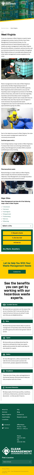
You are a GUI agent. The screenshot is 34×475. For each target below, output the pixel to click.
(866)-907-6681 (21, 438)
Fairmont (6, 209)
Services (4, 412)
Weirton (5, 219)
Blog (18, 412)
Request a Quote (18, 233)
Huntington (6, 211)
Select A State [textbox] (7, 462)
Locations (5, 419)
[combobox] (17, 226)
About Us (5, 409)
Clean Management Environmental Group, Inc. (15, 472)
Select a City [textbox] (7, 226)
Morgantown (7, 214)
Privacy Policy (5, 469)
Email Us (17, 243)
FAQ (18, 409)
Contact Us (17, 272)
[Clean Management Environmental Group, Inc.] (8, 3)
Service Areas (5, 28)
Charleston (6, 207)
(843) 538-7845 (21, 442)
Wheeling (6, 221)
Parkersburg (6, 216)
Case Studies (6, 417)
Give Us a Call (18, 238)
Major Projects (6, 414)
